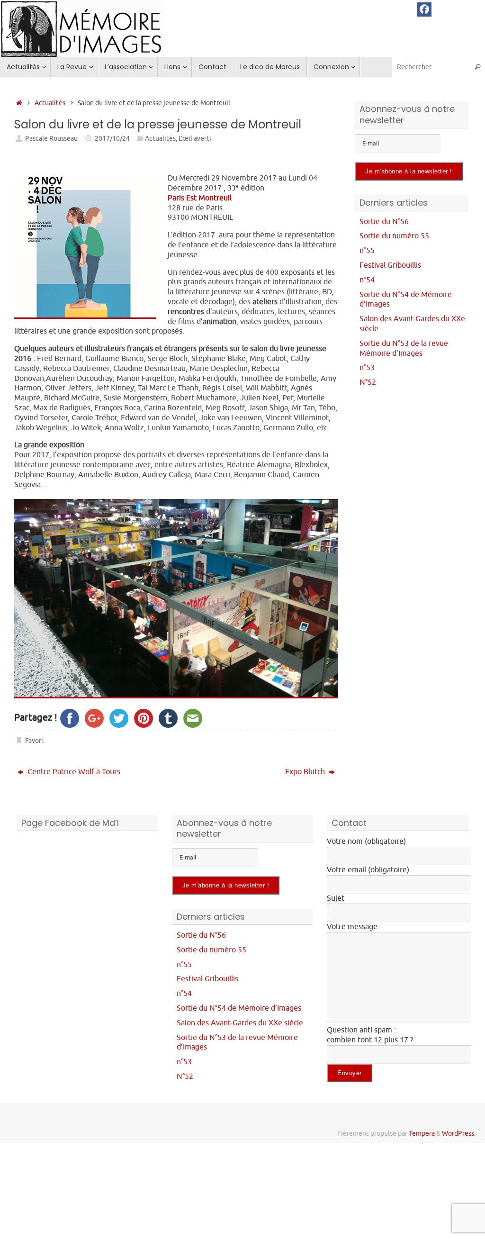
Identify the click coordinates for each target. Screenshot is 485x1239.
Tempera (422, 1133)
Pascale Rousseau (51, 138)
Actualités (50, 103)
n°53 (367, 367)
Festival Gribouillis (390, 265)
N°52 (367, 382)
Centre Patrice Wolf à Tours (73, 772)
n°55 (367, 250)
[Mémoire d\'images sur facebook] (424, 9)
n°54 (367, 280)
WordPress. (459, 1133)
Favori (34, 740)
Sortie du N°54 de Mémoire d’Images (239, 1008)
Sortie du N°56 (384, 221)
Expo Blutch (306, 772)
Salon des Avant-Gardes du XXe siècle (240, 1023)
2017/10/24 (112, 138)
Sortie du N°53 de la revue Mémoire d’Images (403, 348)
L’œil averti (195, 138)
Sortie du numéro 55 (394, 236)
